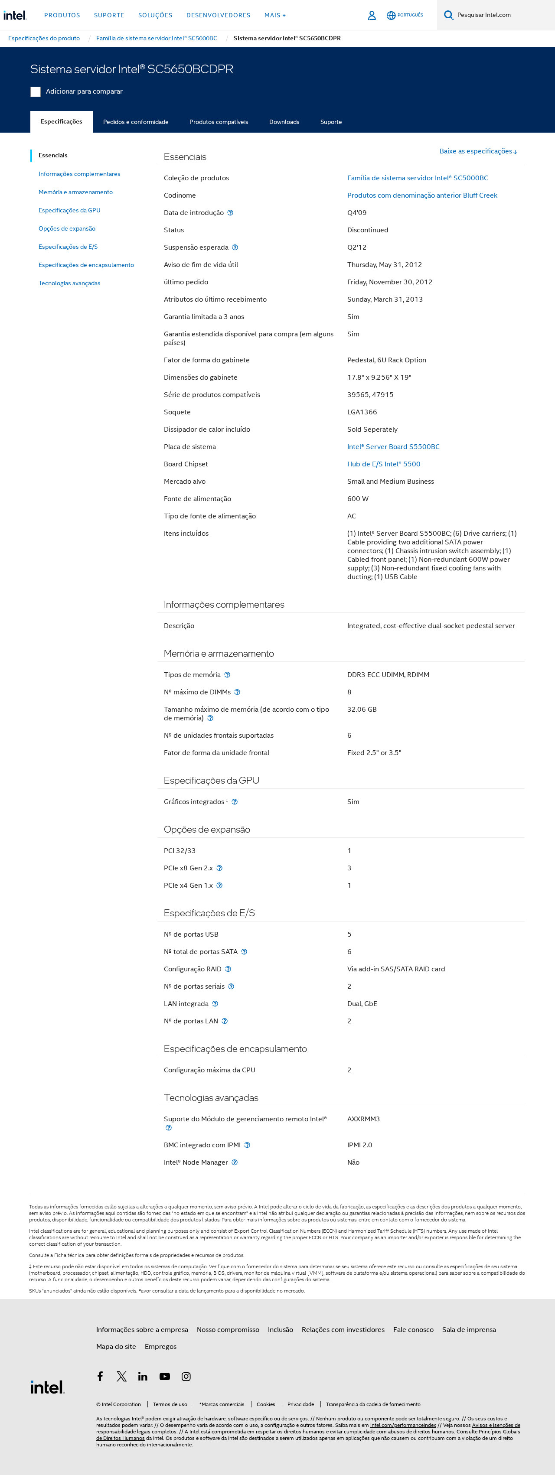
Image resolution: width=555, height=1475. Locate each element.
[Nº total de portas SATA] (244, 951)
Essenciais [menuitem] (53, 155)
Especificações (61, 121)
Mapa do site (116, 1346)
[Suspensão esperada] (235, 247)
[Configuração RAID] (228, 969)
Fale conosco (413, 1329)
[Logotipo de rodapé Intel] (47, 1386)
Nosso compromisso (228, 1329)
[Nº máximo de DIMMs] (237, 692)
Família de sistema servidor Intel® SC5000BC (417, 178)
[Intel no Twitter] (121, 1378)
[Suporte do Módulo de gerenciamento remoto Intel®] (168, 1127)
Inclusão (280, 1329)
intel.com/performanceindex (403, 1425)
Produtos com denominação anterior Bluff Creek (422, 195)
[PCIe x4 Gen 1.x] (219, 885)
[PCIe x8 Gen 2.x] (219, 868)
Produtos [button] (62, 15)
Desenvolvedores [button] (218, 15)
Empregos (160, 1346)
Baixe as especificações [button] (476, 151)
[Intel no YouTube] (164, 1378)
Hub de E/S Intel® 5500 (384, 464)
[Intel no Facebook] (100, 1378)
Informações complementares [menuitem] (80, 174)
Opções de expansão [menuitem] (67, 228)
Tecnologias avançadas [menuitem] (70, 283)
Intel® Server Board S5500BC (393, 447)
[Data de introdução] (230, 212)
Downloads (284, 122)
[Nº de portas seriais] (231, 986)
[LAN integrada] (215, 1003)
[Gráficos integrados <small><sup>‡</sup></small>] (234, 801)
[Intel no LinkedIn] (143, 1378)
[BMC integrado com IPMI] (247, 1145)
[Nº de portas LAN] (224, 1021)
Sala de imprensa (469, 1329)
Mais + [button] (275, 15)
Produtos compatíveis (218, 122)
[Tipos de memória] (227, 674)
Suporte (331, 122)
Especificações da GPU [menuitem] (70, 210)
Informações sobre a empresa (142, 1329)
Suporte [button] (109, 15)
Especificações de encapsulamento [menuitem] (86, 265)
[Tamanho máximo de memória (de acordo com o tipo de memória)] (210, 718)
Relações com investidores (343, 1329)
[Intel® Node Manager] (234, 1162)
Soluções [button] (155, 15)
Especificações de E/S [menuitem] (68, 247)
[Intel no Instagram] (186, 1378)
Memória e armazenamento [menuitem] (76, 192)
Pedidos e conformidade (136, 122)
